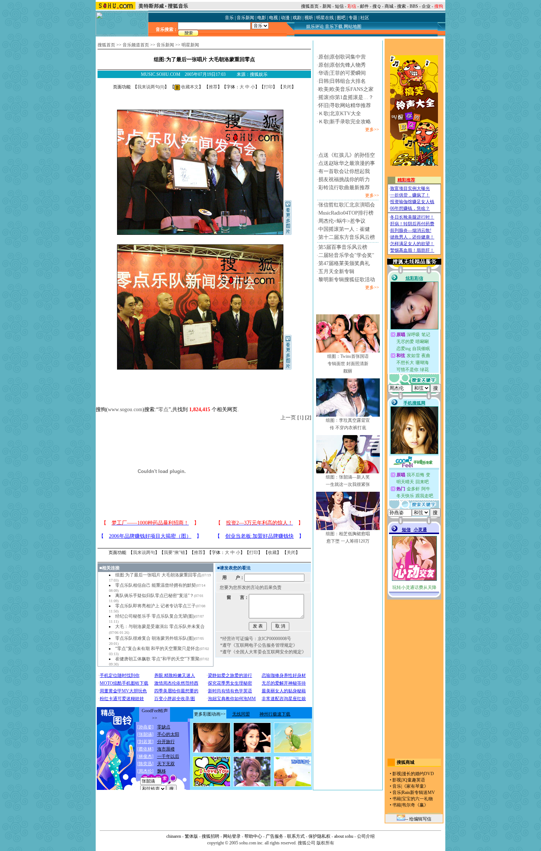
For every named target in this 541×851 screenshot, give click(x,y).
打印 (268, 86)
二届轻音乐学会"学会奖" (346, 255)
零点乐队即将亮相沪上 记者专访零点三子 (155, 605)
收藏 (272, 552)
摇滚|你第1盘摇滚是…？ (346, 97)
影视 (396, 773)
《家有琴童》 (415, 786)
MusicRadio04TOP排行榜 (346, 213)
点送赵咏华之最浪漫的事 (346, 163)
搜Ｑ (376, 6)
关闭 (287, 86)
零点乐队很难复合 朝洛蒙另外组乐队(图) (154, 638)
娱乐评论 (315, 26)
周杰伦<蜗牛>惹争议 (341, 221)
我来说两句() (151, 86)
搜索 (401, 6)
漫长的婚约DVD (418, 773)
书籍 (396, 798)
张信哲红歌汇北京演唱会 (346, 205)
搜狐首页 (310, 6)
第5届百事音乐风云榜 (342, 247)
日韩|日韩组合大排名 (342, 81)
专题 (353, 17)
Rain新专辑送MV (418, 792)
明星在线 (325, 17)
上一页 (288, 417)
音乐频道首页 (136, 44)
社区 (364, 17)
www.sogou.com (125, 409)
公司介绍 (366, 836)
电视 (273, 17)
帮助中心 (253, 836)
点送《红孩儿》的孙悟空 (346, 155)
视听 (308, 17)
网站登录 (232, 836)
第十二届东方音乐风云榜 (346, 237)
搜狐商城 (405, 762)
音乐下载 (334, 26)
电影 (261, 17)
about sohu (343, 836)
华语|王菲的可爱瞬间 (342, 73)
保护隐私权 (319, 836)
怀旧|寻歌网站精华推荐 (344, 105)
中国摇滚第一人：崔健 (344, 229)
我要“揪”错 (174, 552)
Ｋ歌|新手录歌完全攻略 (344, 121)
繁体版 (191, 836)
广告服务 (274, 836)
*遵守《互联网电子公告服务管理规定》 (258, 645)
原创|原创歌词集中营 (342, 57)
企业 (426, 6)
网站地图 (352, 26)
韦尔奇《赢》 (415, 805)
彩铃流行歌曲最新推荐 (344, 187)
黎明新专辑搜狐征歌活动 (346, 279)
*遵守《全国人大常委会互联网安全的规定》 (263, 651)
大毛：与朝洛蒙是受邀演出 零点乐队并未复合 (160, 626)
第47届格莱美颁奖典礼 (344, 263)
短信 (339, 6)
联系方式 (296, 836)
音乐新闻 (245, 17)
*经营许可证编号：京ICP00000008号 (255, 638)
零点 (163, 409)
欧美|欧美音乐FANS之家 (346, 89)
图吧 (341, 17)
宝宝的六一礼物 (417, 798)
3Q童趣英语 (413, 780)
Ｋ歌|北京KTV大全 (339, 113)
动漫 (285, 17)
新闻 (326, 6)
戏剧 (297, 17)
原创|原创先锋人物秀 (342, 65)
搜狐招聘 (210, 836)
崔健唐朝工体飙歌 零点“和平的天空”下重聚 (157, 658)
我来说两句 (144, 552)
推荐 (213, 86)
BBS (414, 6)
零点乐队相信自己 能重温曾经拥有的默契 (155, 585)
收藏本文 (189, 86)
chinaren (173, 836)
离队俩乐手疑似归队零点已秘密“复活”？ (154, 595)
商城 (389, 6)
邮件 (364, 6)
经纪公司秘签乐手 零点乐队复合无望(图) (154, 616)
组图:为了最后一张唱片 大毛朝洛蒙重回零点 (158, 575)
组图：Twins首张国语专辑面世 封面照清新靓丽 (348, 364)
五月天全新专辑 (336, 271)
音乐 (229, 17)
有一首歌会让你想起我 (344, 171)
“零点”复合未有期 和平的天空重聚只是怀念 (157, 648)
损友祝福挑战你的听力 (344, 179)
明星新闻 (190, 44)
